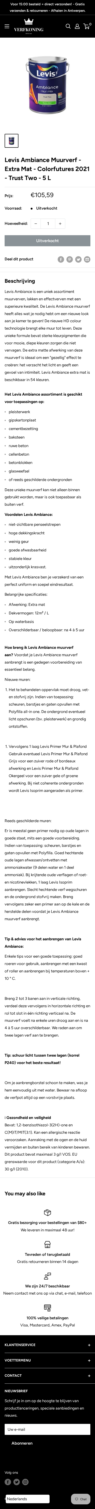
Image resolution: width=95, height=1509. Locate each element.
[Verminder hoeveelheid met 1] (36, 223)
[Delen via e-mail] (87, 259)
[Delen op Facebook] (61, 259)
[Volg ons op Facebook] (8, 1482)
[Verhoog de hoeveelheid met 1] (60, 223)
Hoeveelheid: (16, 223)
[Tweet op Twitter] (78, 259)
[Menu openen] (7, 26)
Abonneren (22, 1443)
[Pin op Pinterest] (69, 259)
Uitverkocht (47, 240)
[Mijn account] (77, 26)
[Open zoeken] (68, 26)
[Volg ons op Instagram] (25, 1482)
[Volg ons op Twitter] (16, 1482)
